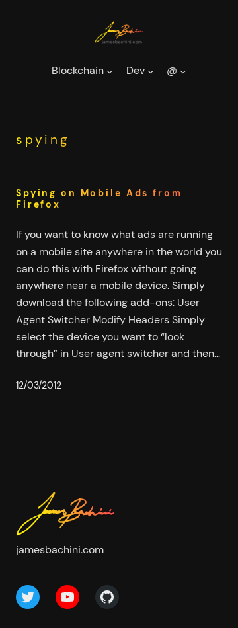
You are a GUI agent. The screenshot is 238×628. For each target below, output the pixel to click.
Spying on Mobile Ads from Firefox (99, 199)
